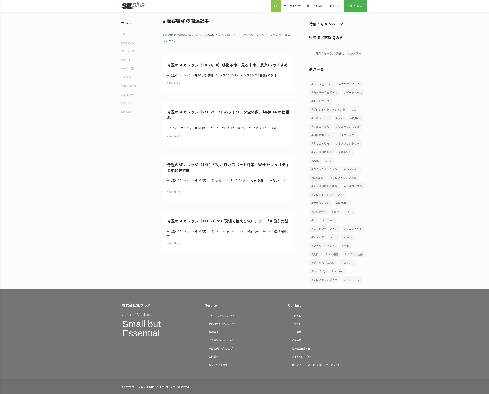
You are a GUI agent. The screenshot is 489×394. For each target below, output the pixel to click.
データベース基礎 (323, 263)
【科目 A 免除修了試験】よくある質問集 (337, 53)
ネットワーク (321, 101)
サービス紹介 (315, 6)
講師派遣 (213, 332)
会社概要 (296, 332)
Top (123, 34)
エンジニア (350, 135)
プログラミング (350, 84)
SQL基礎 (318, 178)
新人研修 (318, 237)
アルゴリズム (354, 186)
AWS (316, 161)
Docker (338, 271)
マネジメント (321, 203)
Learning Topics (322, 84)
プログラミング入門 (325, 280)
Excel (349, 237)
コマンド (348, 263)
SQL (350, 212)
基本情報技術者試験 (325, 186)
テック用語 (127, 68)
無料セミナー (128, 94)
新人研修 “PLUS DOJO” (221, 340)
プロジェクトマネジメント (329, 109)
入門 (316, 254)
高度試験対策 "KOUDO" (221, 348)
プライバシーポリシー (303, 356)
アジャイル (352, 280)
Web (346, 246)
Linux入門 (319, 271)
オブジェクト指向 (348, 143)
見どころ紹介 (321, 143)
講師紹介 (126, 112)
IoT (335, 237)
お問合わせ (297, 316)
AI (355, 109)
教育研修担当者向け (325, 92)
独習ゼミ (126, 103)
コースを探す (292, 6)
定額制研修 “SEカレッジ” (222, 324)
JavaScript (352, 169)
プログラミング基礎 (344, 178)
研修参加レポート (324, 135)
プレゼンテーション (325, 229)
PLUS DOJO (128, 42)
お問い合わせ (355, 6)
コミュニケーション (325, 169)
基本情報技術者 (322, 152)
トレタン (126, 77)
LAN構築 (332, 254)
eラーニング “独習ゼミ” (221, 316)
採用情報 (296, 340)
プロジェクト (354, 229)
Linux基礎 (319, 212)
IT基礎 (328, 220)
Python (356, 118)
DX (329, 161)
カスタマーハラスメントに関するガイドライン (316, 364)
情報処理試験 (128, 86)
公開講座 (213, 356)
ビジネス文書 (355, 254)
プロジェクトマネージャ (327, 195)
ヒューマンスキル (348, 126)
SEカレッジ (127, 51)
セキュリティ (321, 118)
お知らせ (335, 6)
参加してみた (321, 126)
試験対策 (346, 152)
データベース (354, 92)
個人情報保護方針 (301, 348)
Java (340, 118)
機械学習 (343, 203)
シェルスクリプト (324, 246)
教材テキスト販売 (218, 364)
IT (314, 220)
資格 (336, 212)
